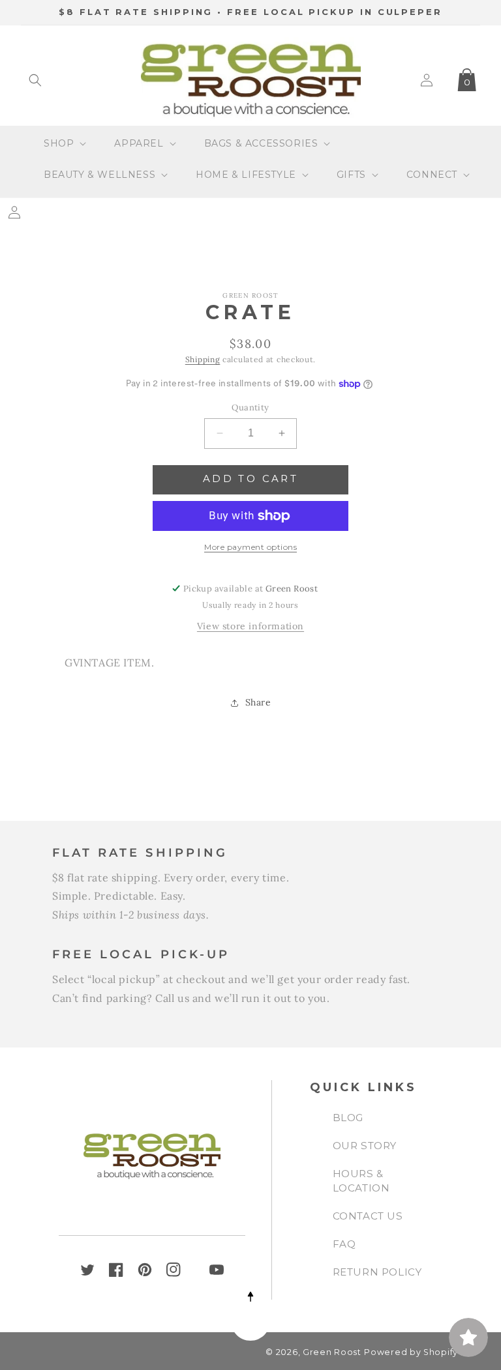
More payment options (250, 547)
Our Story (365, 1145)
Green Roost (332, 1352)
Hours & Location (361, 1181)
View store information (250, 626)
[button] (35, 80)
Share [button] (258, 702)
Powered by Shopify (411, 1352)
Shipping (202, 359)
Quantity (250, 407)
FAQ (344, 1244)
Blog (348, 1117)
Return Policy (377, 1272)
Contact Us (368, 1216)
